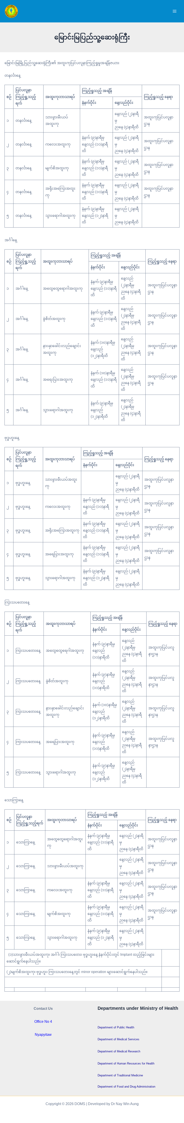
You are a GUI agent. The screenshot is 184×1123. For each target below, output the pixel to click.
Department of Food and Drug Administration (126, 1086)
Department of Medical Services (118, 1039)
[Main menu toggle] (174, 11)
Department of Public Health (116, 1027)
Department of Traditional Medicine (120, 1075)
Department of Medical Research (119, 1051)
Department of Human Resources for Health (126, 1063)
